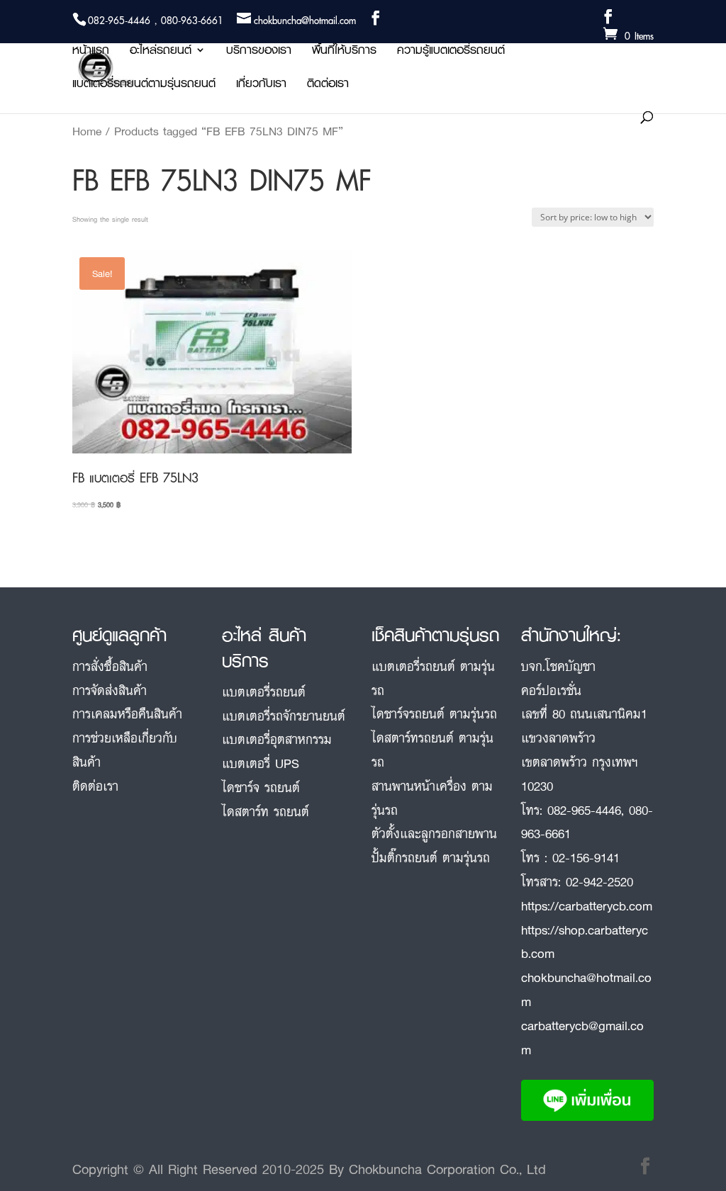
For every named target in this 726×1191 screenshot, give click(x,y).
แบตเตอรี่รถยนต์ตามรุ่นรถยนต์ (144, 85)
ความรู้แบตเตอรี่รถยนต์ (451, 52)
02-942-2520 (599, 881)
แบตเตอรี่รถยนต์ (264, 691)
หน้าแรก (90, 52)
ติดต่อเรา (328, 85)
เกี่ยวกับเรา (261, 85)
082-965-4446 (584, 809)
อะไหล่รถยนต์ (160, 52)
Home (86, 131)
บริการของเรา (258, 52)
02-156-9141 (586, 857)
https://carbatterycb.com (586, 905)
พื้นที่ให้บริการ (344, 52)
